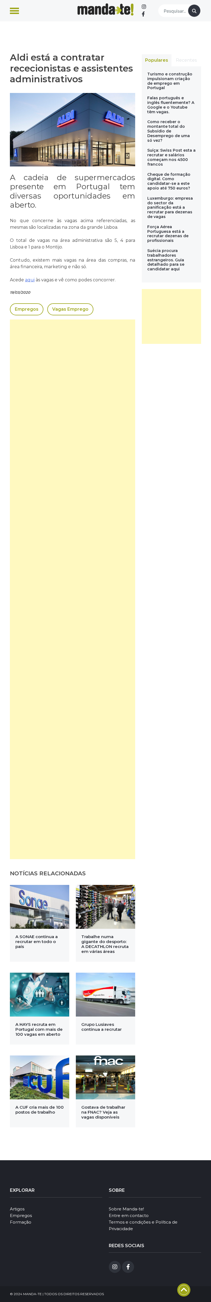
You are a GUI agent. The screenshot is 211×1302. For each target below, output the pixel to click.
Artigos (17, 1209)
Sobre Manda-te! (126, 1209)
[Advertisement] (72, 589)
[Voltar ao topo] (183, 1290)
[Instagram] (144, 7)
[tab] (156, 60)
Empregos (26, 309)
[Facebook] (143, 14)
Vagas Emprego (70, 309)
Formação (20, 1222)
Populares (156, 60)
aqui (30, 279)
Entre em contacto (129, 1215)
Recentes (186, 60)
